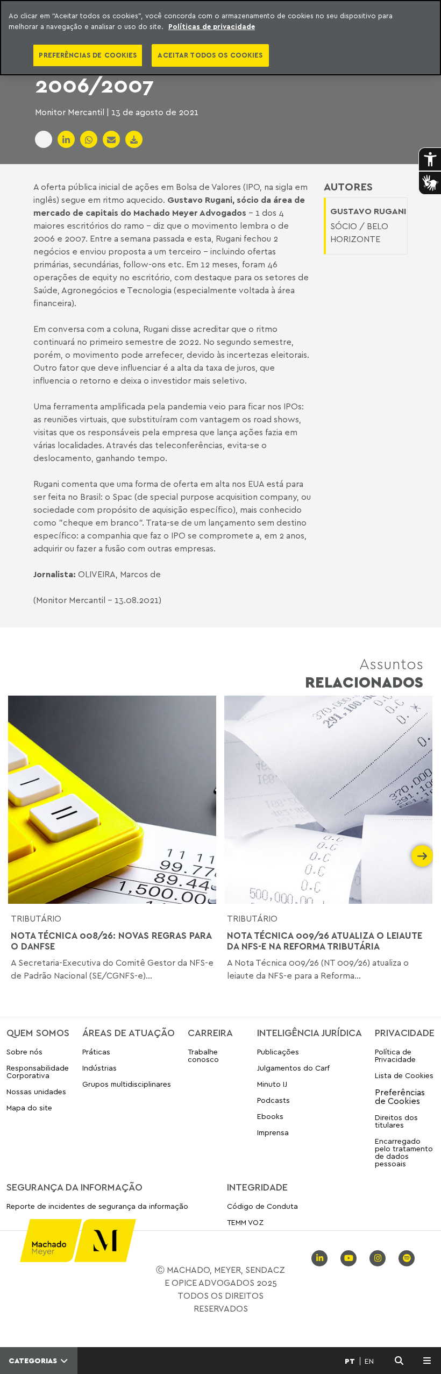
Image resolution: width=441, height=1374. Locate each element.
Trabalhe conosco (203, 1056)
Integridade (257, 1187)
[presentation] (19, 856)
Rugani (46, 483)
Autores (348, 186)
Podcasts (273, 1099)
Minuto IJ (272, 1083)
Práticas (96, 1052)
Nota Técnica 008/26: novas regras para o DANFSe (111, 941)
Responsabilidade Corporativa (37, 1071)
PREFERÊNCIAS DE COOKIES (88, 55)
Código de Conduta (262, 1206)
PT (350, 1361)
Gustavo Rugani (199, 199)
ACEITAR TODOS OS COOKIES (210, 55)
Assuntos (364, 672)
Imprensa (273, 1132)
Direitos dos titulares (396, 1121)
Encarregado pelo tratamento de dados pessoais (404, 1152)
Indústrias (99, 1067)
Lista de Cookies (404, 1075)
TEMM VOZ (245, 1222)
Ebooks (270, 1116)
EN (369, 1361)
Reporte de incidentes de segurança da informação (97, 1206)
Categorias (34, 1360)
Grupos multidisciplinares (126, 1083)
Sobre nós (24, 1052)
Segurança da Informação (74, 1187)
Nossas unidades (36, 1091)
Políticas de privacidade (211, 26)
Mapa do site (29, 1108)
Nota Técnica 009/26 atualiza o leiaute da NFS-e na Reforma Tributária (324, 941)
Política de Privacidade (395, 1056)
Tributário (36, 918)
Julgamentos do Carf (293, 1067)
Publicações (278, 1052)
